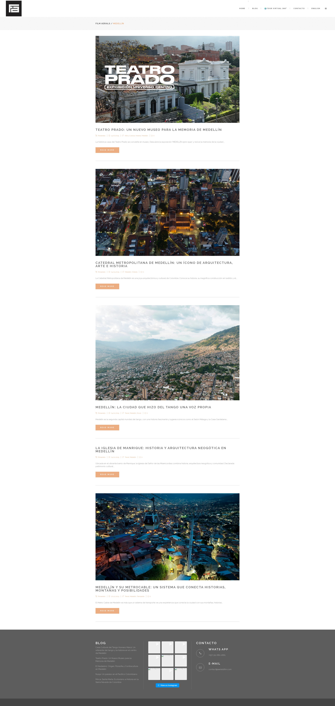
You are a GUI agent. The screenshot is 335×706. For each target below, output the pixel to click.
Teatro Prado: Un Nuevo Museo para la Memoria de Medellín (159, 130)
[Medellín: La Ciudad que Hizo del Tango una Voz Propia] (167, 352)
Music (139, 413)
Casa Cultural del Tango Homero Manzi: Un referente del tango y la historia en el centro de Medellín (116, 650)
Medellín (145, 136)
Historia (138, 136)
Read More (107, 150)
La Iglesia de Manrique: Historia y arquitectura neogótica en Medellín (161, 449)
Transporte (140, 596)
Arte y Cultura (130, 136)
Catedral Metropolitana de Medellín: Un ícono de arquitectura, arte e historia (164, 264)
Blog (101, 643)
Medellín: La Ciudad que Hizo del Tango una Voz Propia (153, 407)
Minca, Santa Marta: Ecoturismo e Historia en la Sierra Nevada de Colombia (117, 680)
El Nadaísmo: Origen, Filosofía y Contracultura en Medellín (117, 667)
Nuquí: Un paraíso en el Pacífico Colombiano (116, 674)
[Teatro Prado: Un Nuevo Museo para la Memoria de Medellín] (167, 79)
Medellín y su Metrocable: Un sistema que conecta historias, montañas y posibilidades (161, 588)
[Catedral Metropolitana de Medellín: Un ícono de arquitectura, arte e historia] (167, 212)
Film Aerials (103, 23)
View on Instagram (168, 685)
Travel (127, 413)
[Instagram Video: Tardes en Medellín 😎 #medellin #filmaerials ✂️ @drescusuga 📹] (181, 674)
